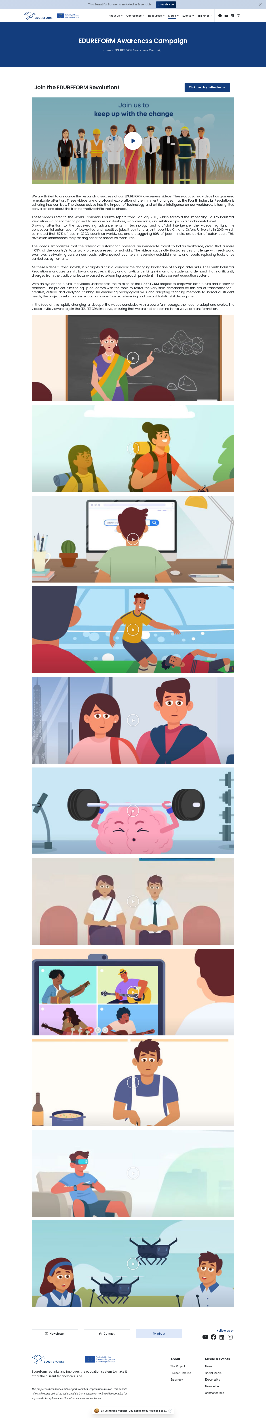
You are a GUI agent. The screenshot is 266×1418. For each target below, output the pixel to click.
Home (107, 50)
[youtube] (226, 15)
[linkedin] (232, 15)
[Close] (261, 4)
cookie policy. (158, 1410)
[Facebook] (220, 15)
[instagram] (238, 15)
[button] (133, 358)
